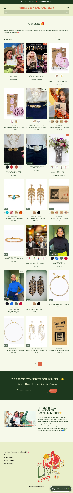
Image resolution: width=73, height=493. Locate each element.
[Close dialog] (71, 225)
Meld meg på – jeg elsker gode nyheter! (36, 265)
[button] (36, 234)
